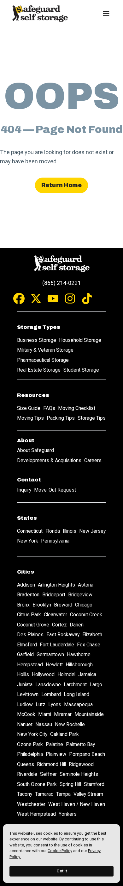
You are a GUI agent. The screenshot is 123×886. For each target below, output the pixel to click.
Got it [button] (61, 871)
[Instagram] (70, 301)
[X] (36, 301)
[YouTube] (53, 301)
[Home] (39, 13)
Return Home (61, 185)
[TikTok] (87, 301)
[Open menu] (106, 13)
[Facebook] (19, 301)
